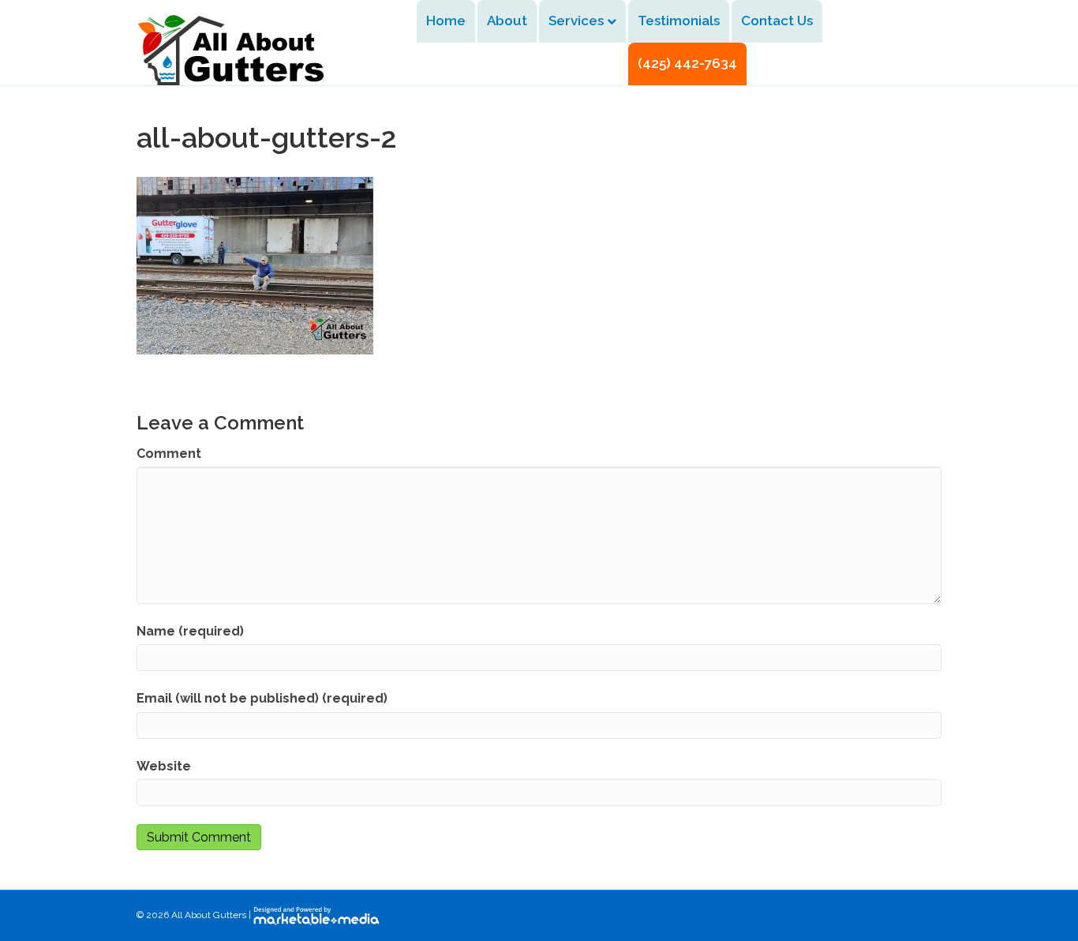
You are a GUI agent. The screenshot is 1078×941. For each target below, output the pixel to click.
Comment (169, 453)
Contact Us (777, 20)
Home (446, 20)
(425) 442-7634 (687, 63)
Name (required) (190, 631)
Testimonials (679, 20)
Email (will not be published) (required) (262, 698)
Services (576, 20)
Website (164, 766)
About (507, 20)
